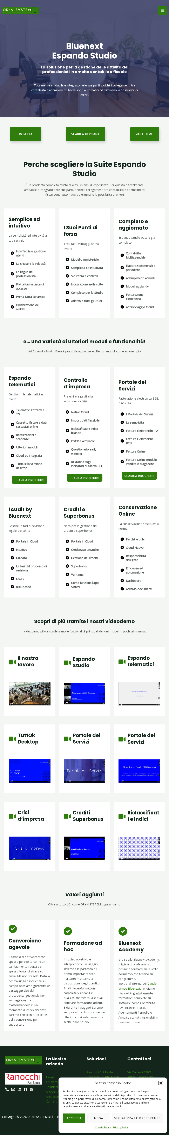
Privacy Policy (120, 1127)
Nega (98, 1118)
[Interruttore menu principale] (162, 10)
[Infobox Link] (29, 228)
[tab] (29, 253)
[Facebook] (25, 1089)
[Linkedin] (19, 1089)
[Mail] (13, 1089)
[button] (161, 1083)
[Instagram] (32, 1089)
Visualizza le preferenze (137, 1118)
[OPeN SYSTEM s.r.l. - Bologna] (20, 10)
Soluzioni (52, 1087)
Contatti (51, 1101)
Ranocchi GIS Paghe (100, 1072)
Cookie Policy (103, 1127)
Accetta (74, 1118)
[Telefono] (7, 1089)
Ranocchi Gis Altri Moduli (103, 1077)
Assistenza (53, 1092)
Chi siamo (52, 1082)
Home (50, 1077)
